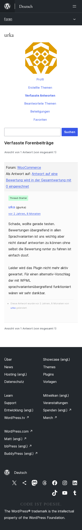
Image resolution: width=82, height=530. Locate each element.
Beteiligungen (40, 111)
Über (8, 359)
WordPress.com (18, 431)
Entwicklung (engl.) (18, 410)
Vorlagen (50, 382)
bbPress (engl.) (18, 446)
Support (10, 403)
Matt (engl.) (15, 439)
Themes (49, 367)
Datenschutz (14, 382)
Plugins (48, 374)
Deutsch (20, 472)
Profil (40, 79)
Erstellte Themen (40, 87)
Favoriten (40, 119)
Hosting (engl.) (15, 374)
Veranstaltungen (55, 403)
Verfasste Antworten (40, 95)
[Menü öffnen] (75, 6)
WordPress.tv (16, 418)
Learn (8, 395)
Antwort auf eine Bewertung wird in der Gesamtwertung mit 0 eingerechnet (38, 180)
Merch (50, 418)
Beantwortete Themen (40, 103)
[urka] (41, 58)
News (8, 367)
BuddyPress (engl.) (21, 453)
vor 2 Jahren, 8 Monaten (24, 213)
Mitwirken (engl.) (56, 395)
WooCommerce (29, 167)
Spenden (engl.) (57, 410)
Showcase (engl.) (56, 359)
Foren (8, 19)
